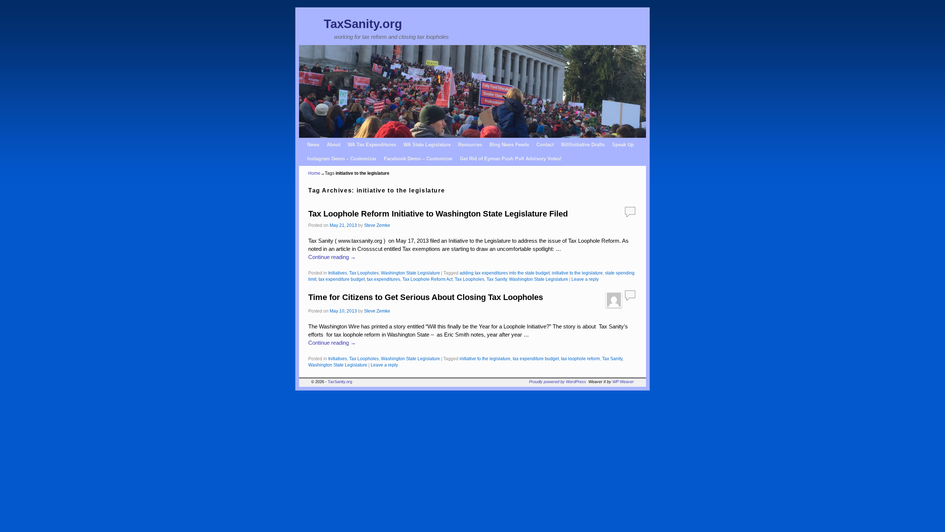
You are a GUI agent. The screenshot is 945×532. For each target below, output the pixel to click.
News (313, 144)
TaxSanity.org (363, 24)
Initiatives (337, 272)
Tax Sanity (497, 279)
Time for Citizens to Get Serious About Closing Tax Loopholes (425, 297)
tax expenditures (383, 279)
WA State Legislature (427, 144)
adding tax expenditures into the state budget (505, 272)
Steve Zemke (377, 225)
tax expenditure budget (342, 279)
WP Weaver (623, 381)
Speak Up (623, 144)
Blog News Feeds (509, 144)
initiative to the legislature (577, 272)
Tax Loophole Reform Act (427, 279)
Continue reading (332, 257)
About (333, 144)
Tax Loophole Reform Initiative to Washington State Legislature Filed (438, 213)
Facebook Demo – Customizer (418, 158)
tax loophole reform (580, 358)
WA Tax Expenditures (372, 144)
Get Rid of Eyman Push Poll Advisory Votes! (510, 158)
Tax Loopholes (364, 272)
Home (314, 173)
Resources (470, 144)
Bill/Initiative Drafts (583, 144)
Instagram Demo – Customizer (342, 158)
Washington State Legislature (410, 272)
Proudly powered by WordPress (557, 381)
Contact (545, 144)
